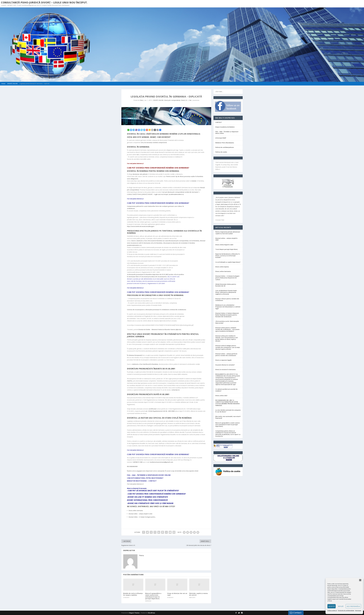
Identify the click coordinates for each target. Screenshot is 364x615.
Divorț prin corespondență (172, 100)
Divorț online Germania (223, 271)
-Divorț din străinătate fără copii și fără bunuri (150, 503)
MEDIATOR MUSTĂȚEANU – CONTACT (142, 481)
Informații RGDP (220, 138)
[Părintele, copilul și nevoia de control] (199, 585)
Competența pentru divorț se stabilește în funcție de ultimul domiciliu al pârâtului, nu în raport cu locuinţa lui (227, 433)
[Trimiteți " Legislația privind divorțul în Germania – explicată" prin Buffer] (162, 532)
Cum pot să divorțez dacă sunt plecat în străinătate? (153, 490)
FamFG (129, 381)
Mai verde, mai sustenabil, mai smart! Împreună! (228, 417)
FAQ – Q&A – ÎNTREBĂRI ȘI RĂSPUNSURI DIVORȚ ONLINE (149, 475)
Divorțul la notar (137, 418)
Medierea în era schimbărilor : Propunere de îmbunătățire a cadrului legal (227, 306)
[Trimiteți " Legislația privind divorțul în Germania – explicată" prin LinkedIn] (159, 532)
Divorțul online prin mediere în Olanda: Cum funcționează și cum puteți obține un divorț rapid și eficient (226, 338)
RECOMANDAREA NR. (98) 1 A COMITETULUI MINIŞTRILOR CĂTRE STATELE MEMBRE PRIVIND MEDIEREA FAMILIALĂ (227, 402)
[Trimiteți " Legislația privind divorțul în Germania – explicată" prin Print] (174, 532)
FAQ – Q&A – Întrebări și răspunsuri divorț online (226, 132)
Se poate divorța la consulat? (225, 365)
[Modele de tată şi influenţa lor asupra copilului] (133, 585)
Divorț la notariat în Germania (225, 369)
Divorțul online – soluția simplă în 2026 (226, 239)
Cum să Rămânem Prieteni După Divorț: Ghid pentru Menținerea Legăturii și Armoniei (226, 292)
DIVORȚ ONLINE (158, 100)
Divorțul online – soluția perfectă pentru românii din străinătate (226, 354)
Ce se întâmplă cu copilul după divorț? (227, 262)
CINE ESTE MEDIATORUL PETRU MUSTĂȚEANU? (145, 478)
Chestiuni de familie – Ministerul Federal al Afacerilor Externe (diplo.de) (159, 329)
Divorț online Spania (222, 267)
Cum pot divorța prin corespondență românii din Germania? (158, 168)
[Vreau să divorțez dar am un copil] (177, 585)
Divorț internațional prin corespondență (147, 500)
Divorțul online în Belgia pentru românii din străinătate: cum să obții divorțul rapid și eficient (227, 347)
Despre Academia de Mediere (225, 127)
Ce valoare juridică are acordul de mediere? (226, 390)
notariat (193, 181)
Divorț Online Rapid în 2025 (224, 245)
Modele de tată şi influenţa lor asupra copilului (133, 594)
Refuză (340, 606)
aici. (138, 154)
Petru (141, 100)
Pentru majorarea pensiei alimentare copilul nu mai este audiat (227, 232)
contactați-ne (175, 390)
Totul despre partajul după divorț (226, 249)
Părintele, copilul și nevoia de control (198, 594)
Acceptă (331, 606)
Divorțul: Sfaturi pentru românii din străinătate (227, 299)
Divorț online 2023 (221, 395)
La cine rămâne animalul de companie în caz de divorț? (228, 411)
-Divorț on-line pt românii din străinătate (147, 497)
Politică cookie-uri (332, 610)
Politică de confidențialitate (224, 147)
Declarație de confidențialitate (346, 610)
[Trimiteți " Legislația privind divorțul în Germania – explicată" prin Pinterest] (155, 532)
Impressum (358, 610)
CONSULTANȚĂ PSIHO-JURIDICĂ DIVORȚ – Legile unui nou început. (44, 2)
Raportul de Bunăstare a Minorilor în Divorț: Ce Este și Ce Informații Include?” (227, 255)
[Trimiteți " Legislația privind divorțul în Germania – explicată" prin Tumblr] (151, 532)
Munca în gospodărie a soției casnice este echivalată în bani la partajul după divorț (153, 595)
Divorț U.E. (184, 100)
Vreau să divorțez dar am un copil (177, 594)
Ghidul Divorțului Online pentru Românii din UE (225, 285)
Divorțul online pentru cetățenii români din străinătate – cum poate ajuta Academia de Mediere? (227, 329)
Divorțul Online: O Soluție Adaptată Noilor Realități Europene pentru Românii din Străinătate (227, 314)
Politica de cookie (221, 152)
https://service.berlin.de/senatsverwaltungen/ (140, 226)
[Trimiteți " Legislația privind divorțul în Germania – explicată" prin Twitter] (147, 532)
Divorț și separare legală (223, 360)
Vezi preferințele (353, 606)
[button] (360, 580)
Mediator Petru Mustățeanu (224, 143)
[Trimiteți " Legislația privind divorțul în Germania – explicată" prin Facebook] (144, 532)
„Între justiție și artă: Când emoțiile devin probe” (227, 322)
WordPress (151, 613)
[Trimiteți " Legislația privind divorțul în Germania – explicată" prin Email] (170, 532)
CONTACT (218, 122)
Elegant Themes (134, 613)
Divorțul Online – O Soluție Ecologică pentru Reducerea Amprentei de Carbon (227, 277)
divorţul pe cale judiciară (140, 174)
